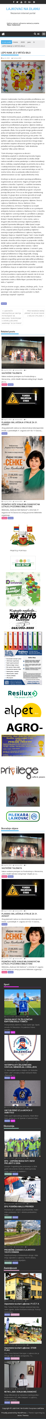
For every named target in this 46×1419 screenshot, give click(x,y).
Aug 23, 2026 (10, 1107)
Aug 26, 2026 (7, 501)
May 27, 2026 (10, 1345)
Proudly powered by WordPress (13, 1413)
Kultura (4, 384)
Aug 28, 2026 (7, 370)
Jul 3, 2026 (9, 1301)
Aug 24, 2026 (10, 1016)
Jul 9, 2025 (9, 1247)
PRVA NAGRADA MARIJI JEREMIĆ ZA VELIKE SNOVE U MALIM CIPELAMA (34, 313)
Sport (13, 1032)
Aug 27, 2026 (7, 419)
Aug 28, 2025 (10, 1204)
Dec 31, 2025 (10, 1158)
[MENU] (43, 33)
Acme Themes (23, 1415)
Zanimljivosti (15, 1314)
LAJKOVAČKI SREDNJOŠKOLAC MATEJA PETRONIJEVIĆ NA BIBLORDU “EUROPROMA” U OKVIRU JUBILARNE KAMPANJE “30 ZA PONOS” (12, 317)
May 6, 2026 (10, 1389)
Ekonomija (8, 1174)
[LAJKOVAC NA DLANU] (3, 34)
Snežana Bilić (17, 58)
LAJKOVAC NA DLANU (23, 9)
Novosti (4, 303)
